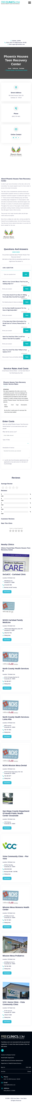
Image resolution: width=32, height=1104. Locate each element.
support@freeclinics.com (18, 44)
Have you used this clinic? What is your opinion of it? (15, 351)
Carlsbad (21, 68)
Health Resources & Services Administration (12, 1060)
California (15, 68)
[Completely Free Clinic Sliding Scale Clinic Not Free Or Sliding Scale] (16, 443)
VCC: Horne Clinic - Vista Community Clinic (14, 1003)
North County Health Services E (16, 669)
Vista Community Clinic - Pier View (16, 857)
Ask (26, 274)
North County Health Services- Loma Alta (16, 718)
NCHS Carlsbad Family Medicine (13, 621)
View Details (7, 591)
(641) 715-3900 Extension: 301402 (18, 42)
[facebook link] (2, 1050)
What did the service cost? (10, 432)
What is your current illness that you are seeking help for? (15, 282)
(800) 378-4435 (16, 116)
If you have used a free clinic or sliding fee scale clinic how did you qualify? (15, 296)
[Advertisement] (16, 22)
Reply (26, 289)
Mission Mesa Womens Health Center (16, 908)
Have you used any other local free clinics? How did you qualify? (14, 337)
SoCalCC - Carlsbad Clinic (14, 574)
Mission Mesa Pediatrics (13, 956)
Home (9, 68)
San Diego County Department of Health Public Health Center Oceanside (16, 813)
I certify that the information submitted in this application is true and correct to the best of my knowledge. (16, 461)
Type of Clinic (6, 439)
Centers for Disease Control (8, 1055)
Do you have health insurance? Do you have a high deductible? (14, 309)
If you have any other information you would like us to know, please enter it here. (14, 323)
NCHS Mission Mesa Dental (15, 765)
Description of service (8, 447)
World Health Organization (7, 1057)
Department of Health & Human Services (11, 1063)
